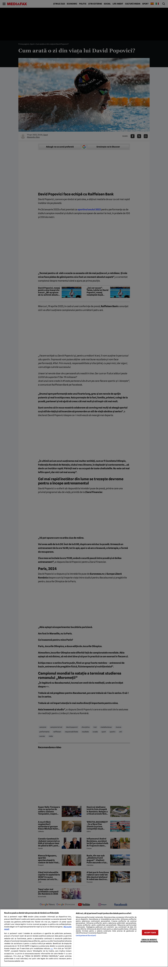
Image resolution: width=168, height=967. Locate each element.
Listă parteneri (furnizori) (86, 935)
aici (52, 948)
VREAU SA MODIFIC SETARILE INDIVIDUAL (149, 940)
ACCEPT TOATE (150, 932)
